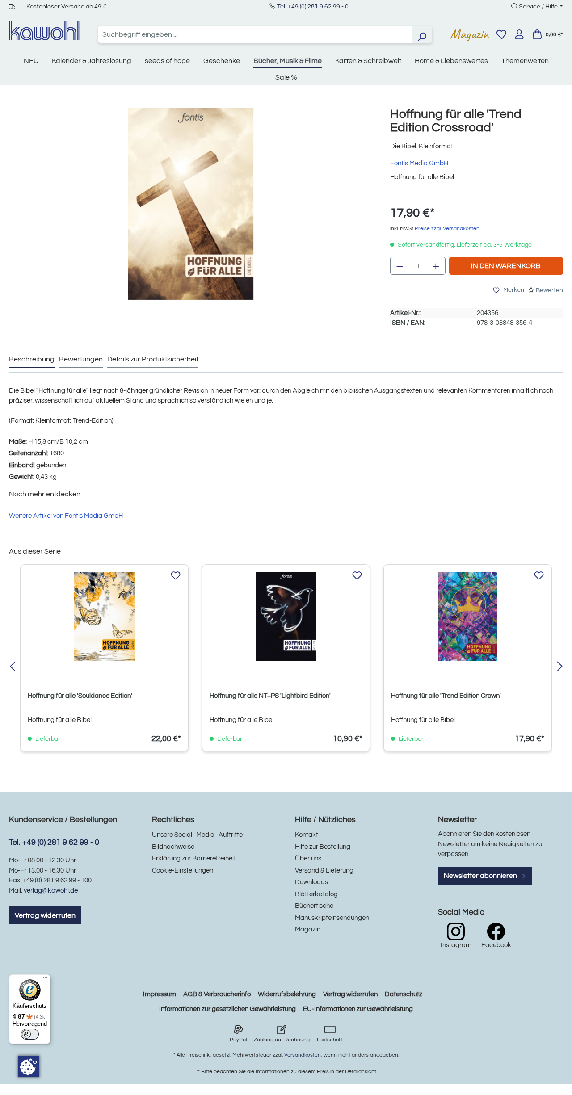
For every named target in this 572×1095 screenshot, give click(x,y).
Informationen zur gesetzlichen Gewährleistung (227, 1009)
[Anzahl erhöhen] (436, 266)
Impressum (159, 994)
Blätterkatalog (316, 894)
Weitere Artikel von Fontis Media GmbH (66, 515)
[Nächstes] (560, 667)
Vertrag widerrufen (45, 915)
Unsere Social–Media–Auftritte (197, 834)
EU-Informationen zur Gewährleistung (358, 1009)
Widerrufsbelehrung (287, 994)
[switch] (30, 1034)
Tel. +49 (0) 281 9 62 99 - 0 (313, 7)
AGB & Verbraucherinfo (217, 994)
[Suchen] (422, 34)
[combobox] (255, 34)
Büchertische (314, 905)
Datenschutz (403, 994)
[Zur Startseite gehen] (44, 30)
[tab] (32, 360)
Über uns (308, 858)
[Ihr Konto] (519, 34)
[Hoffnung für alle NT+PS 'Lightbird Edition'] (286, 616)
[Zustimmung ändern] (28, 1066)
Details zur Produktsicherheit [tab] (152, 359)
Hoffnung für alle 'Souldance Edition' (80, 695)
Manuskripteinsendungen (332, 918)
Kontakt (306, 834)
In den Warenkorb (506, 265)
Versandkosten (302, 1055)
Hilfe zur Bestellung (322, 846)
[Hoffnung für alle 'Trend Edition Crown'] (467, 616)
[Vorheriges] (12, 667)
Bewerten (549, 290)
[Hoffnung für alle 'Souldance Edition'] (104, 616)
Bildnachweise (173, 846)
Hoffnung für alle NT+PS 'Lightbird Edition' (270, 695)
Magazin (469, 33)
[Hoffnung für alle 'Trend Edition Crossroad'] (190, 204)
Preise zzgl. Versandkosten (447, 228)
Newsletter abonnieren (481, 875)
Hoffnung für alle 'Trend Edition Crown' (446, 695)
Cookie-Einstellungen (182, 870)
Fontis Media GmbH (419, 163)
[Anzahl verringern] (399, 266)
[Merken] (176, 576)
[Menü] (45, 979)
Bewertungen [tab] (81, 359)
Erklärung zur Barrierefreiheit (194, 858)
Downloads (311, 882)
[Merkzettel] (501, 34)
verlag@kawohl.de (51, 890)
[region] (190, 213)
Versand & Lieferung (324, 870)
